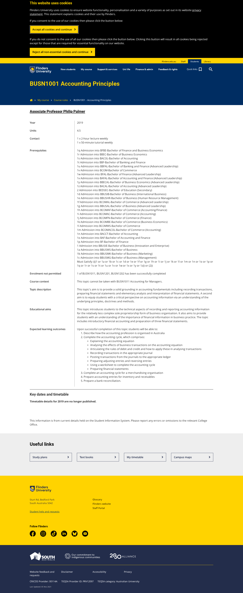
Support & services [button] (107, 69)
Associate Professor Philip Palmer (57, 111)
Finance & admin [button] (144, 69)
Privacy (128, 571)
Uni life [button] (126, 69)
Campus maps (183, 457)
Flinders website (102, 503)
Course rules (61, 100)
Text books (86, 457)
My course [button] (86, 69)
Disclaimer (67, 571)
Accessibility (99, 571)
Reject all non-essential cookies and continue (60, 52)
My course (43, 100)
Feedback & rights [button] (168, 69)
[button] (195, 69)
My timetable (135, 457)
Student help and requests (45, 511)
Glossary (97, 499)
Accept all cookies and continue (52, 29)
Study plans (40, 457)
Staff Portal (99, 508)
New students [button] (68, 69)
